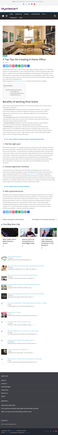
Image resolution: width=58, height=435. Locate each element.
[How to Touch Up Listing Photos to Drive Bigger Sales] (28, 229)
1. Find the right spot (14, 91)
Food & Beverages (5, 386)
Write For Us (4, 393)
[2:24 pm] (3, 62)
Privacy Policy (4, 390)
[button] (45, 14)
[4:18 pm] (42, 247)
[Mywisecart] (3, 16)
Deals (21, 17)
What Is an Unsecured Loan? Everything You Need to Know (16, 411)
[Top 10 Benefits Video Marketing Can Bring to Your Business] (48, 229)
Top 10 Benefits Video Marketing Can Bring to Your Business (47, 242)
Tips (43, 14)
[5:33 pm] (3, 245)
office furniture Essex (20, 81)
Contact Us (18, 14)
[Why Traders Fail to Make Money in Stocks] (9, 229)
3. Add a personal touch (15, 95)
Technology (13, 17)
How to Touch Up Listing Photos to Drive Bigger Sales (28, 241)
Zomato (26, 14)
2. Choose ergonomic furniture (17, 93)
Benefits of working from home (14, 90)
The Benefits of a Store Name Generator (43, 219)
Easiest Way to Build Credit (8, 405)
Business (5, 55)
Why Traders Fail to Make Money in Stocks (9, 241)
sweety (7, 62)
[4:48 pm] (22, 245)
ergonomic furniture (32, 174)
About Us (3, 380)
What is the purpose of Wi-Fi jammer (13, 219)
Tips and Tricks (35, 14)
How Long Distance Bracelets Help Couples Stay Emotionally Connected (19, 408)
